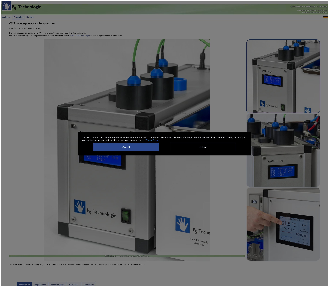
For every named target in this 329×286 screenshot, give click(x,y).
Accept (126, 147)
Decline (203, 147)
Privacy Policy (151, 140)
